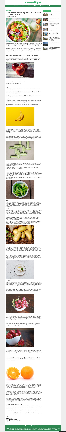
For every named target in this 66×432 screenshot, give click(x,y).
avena (28, 172)
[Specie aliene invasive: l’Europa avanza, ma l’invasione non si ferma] (45, 48)
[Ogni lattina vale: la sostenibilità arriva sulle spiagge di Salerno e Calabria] (45, 34)
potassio (29, 92)
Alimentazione (16, 5)
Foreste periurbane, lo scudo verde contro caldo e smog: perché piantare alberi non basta (54, 38)
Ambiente (23, 5)
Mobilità (41, 5)
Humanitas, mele (10, 418)
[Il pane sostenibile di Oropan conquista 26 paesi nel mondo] (45, 44)
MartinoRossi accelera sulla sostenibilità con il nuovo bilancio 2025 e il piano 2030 (54, 14)
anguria (12, 218)
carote (12, 357)
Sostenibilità (48, 5)
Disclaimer (27, 425)
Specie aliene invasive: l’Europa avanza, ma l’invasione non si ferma (54, 48)
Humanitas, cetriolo (10, 421)
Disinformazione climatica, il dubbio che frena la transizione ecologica (54, 28)
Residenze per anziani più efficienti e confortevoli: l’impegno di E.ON (54, 24)
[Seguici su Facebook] (58, 5)
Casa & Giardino (35, 5)
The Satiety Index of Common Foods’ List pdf (14, 420)
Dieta (10, 10)
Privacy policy (33, 425)
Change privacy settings (62, 431)
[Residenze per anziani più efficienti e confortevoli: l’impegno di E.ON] (45, 24)
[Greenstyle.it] (33, 2)
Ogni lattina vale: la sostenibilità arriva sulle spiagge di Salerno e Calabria (54, 33)
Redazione (39, 425)
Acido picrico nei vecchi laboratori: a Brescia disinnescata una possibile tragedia (54, 19)
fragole (7, 351)
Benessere (28, 5)
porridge (35, 177)
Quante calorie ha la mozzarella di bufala (14, 83)
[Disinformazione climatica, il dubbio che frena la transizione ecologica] (45, 29)
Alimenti (7, 10)
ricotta (28, 282)
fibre (27, 385)
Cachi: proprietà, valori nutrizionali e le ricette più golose (17, 81)
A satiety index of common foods (12, 419)
